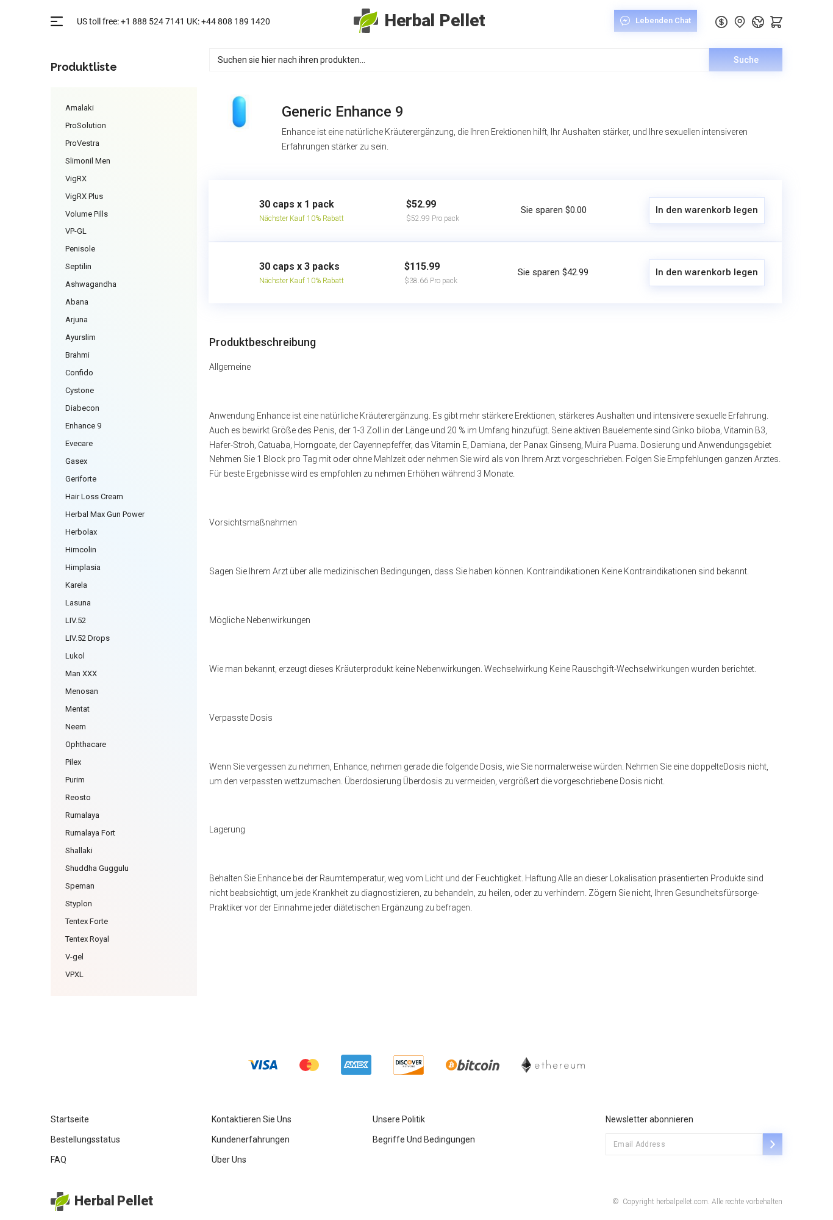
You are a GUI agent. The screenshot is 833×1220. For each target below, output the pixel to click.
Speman (80, 885)
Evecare (79, 443)
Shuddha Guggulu (97, 868)
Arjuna (76, 319)
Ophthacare (85, 744)
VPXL (74, 974)
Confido (79, 372)
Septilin (78, 266)
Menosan (81, 691)
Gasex (76, 461)
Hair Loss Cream (94, 496)
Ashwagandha (90, 284)
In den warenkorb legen (707, 209)
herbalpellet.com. (682, 1201)
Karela (76, 585)
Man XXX (81, 673)
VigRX (76, 178)
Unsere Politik (399, 1119)
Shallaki (79, 850)
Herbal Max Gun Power (105, 514)
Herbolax (81, 531)
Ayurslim (80, 337)
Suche (746, 60)
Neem (75, 726)
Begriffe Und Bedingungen (424, 1139)
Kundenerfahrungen (251, 1139)
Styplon (78, 903)
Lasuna (78, 602)
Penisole (80, 248)
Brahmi (77, 354)
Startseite (70, 1119)
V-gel (74, 956)
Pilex (73, 762)
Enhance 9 (83, 425)
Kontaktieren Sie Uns (251, 1119)
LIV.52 (75, 620)
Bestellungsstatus (85, 1139)
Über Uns (229, 1159)
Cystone (79, 390)
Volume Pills (86, 213)
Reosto (78, 797)
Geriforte (80, 478)
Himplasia (83, 567)
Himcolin (80, 549)
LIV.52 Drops (87, 638)
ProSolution (85, 125)
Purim (75, 779)
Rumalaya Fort (90, 832)
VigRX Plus (84, 196)
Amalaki (79, 107)
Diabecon (82, 408)
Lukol (75, 655)
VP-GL (76, 231)
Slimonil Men (87, 160)
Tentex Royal (87, 939)
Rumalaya (82, 815)
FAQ (58, 1159)
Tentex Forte (86, 921)
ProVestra (82, 143)
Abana (76, 301)
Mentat (77, 708)
